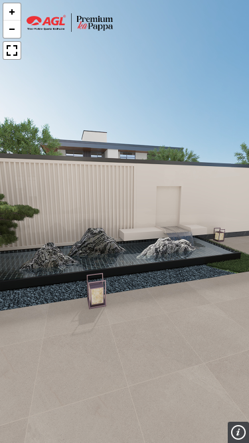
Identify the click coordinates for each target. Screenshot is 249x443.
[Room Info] (238, 432)
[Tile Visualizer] (70, 22)
